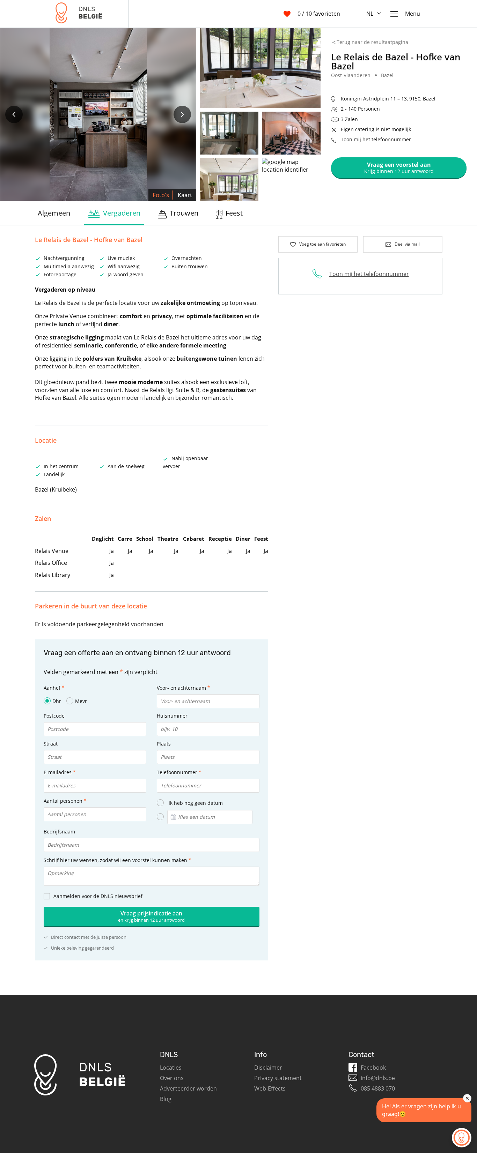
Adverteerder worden (188, 1088)
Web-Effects (270, 1088)
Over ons (172, 1078)
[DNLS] (79, 13)
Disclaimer (268, 1067)
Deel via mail (407, 244)
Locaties (171, 1067)
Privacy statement (278, 1078)
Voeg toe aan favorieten (322, 244)
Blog (165, 1099)
